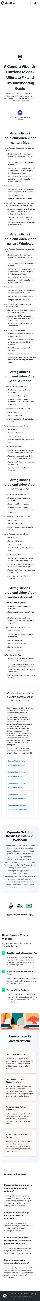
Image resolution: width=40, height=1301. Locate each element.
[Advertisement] (20, 27)
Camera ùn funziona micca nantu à (18, 763)
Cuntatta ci (20, 1298)
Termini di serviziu (17, 1294)
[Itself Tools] (20, 911)
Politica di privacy (30, 1294)
